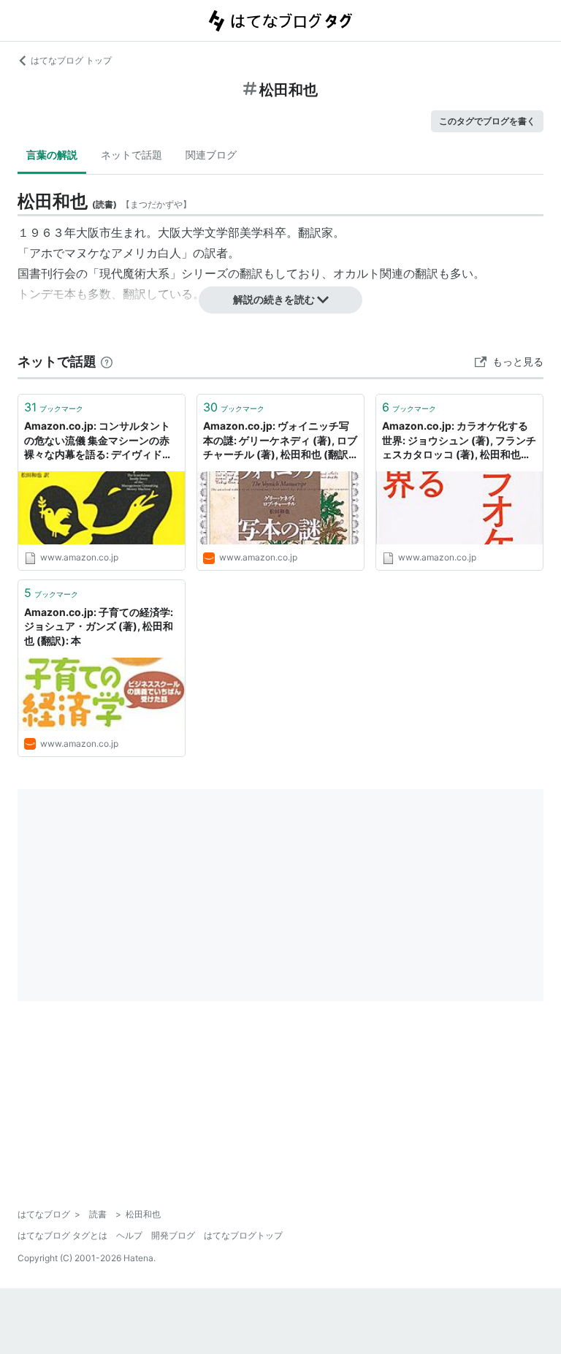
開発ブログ (173, 1235)
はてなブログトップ (243, 1235)
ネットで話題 (131, 154)
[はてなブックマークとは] (106, 361)
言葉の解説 (51, 154)
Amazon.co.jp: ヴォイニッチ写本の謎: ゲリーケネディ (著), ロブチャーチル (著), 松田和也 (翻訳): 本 (280, 441)
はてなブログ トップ (71, 60)
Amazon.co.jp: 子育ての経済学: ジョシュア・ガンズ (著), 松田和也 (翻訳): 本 (98, 626)
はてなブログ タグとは (62, 1235)
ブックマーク (53, 407)
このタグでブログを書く (487, 120)
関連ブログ (211, 154)
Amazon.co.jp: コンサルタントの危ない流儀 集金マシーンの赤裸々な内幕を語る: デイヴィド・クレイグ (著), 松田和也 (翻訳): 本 (101, 441)
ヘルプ (129, 1235)
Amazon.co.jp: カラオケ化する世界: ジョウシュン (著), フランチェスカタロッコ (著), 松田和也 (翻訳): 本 (459, 441)
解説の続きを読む (274, 299)
